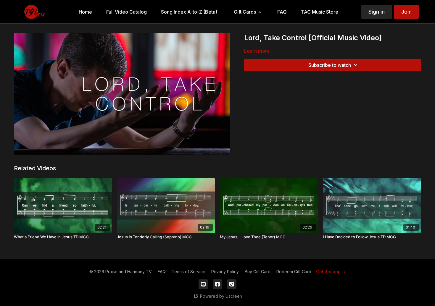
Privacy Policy (225, 271)
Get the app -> (331, 271)
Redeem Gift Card (293, 271)
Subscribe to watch (329, 65)
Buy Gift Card (257, 271)
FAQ (162, 271)
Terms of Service (188, 271)
